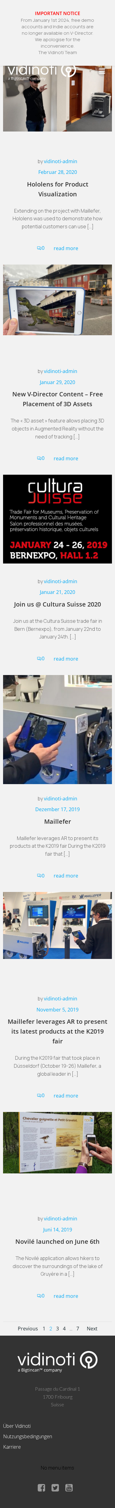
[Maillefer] (57, 728)
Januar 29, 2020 (57, 382)
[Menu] (102, 71)
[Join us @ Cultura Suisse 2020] (57, 518)
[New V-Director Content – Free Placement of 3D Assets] (57, 299)
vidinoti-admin (60, 161)
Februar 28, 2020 (57, 172)
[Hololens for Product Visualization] (57, 92)
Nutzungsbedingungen (27, 1436)
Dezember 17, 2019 (57, 809)
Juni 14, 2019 (57, 1229)
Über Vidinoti (17, 1426)
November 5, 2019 (57, 1009)
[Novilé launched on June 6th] (57, 1142)
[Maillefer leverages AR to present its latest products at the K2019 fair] (57, 924)
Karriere (12, 1446)
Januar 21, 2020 (57, 592)
